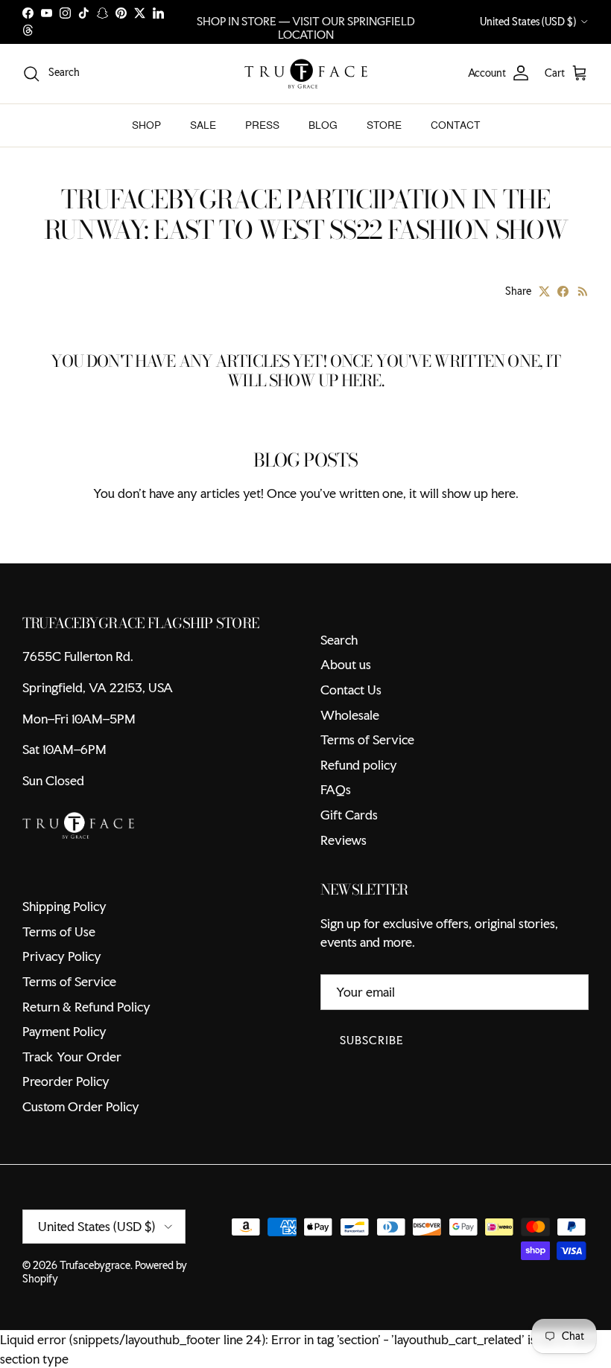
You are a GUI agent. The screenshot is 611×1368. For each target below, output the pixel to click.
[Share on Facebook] (563, 291)
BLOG (323, 125)
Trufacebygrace (95, 1265)
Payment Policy (64, 1031)
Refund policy (358, 765)
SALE (203, 125)
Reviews (343, 840)
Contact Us (351, 689)
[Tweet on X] (544, 291)
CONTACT (455, 125)
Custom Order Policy (80, 1106)
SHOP (146, 125)
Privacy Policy (61, 956)
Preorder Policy (66, 1081)
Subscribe (372, 1040)
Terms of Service (367, 739)
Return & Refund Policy (86, 1006)
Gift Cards (349, 814)
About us (345, 664)
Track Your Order (71, 1056)
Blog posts (305, 460)
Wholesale (349, 715)
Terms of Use (58, 931)
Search (339, 640)
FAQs (335, 789)
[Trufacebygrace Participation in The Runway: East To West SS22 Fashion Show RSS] (583, 291)
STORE (384, 125)
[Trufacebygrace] (305, 74)
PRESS (262, 125)
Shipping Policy (64, 906)
